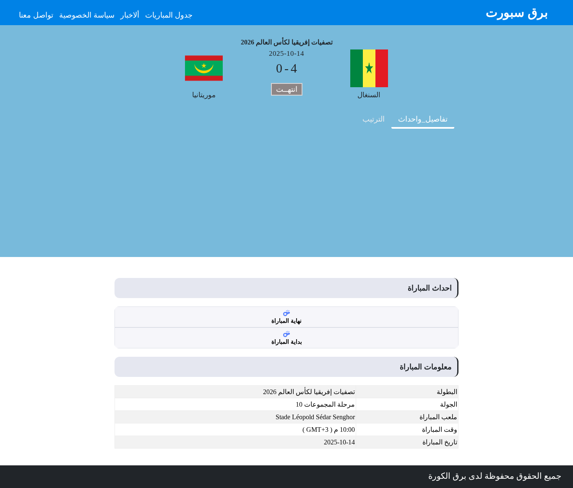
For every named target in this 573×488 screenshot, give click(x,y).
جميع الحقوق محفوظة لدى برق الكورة (494, 475)
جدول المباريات (169, 15)
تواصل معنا (36, 15)
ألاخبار (129, 15)
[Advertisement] (286, 198)
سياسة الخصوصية (87, 15)
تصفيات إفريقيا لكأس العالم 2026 (287, 42)
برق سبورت (517, 12)
